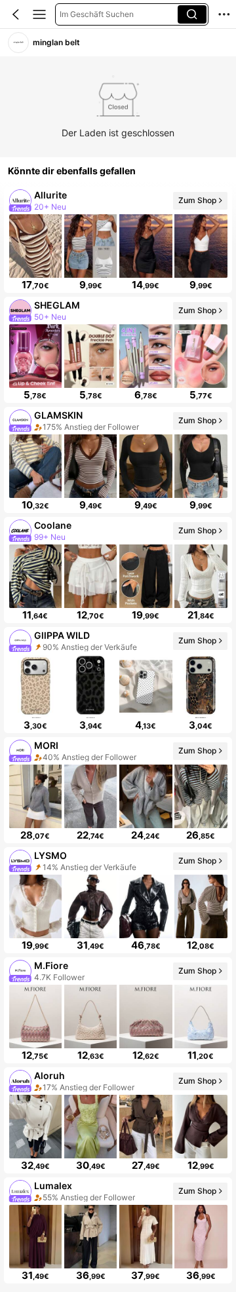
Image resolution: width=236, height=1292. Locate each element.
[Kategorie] (39, 14)
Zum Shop (197, 200)
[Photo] (20, 201)
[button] (16, 14)
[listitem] (118, 240)
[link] (19, 43)
